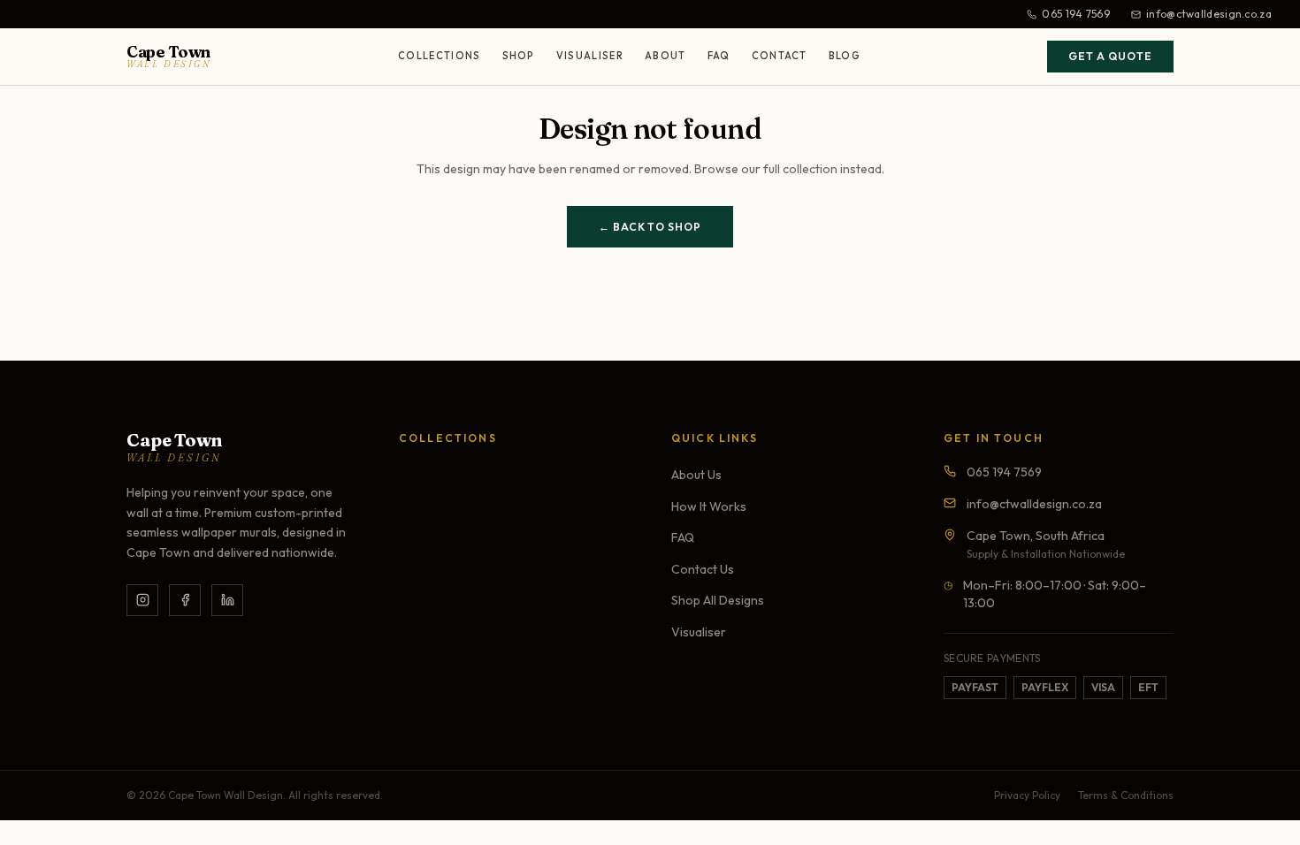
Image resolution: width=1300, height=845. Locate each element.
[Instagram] (142, 600)
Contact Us (702, 569)
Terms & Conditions (1126, 795)
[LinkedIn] (227, 600)
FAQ (718, 55)
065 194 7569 (1076, 13)
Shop (518, 55)
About (665, 55)
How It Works (708, 506)
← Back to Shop (650, 226)
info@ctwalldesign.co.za (1209, 13)
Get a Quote (1110, 56)
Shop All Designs (717, 600)
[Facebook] (185, 600)
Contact (779, 55)
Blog (844, 55)
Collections (439, 55)
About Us (696, 475)
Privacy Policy (1027, 795)
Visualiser (589, 55)
